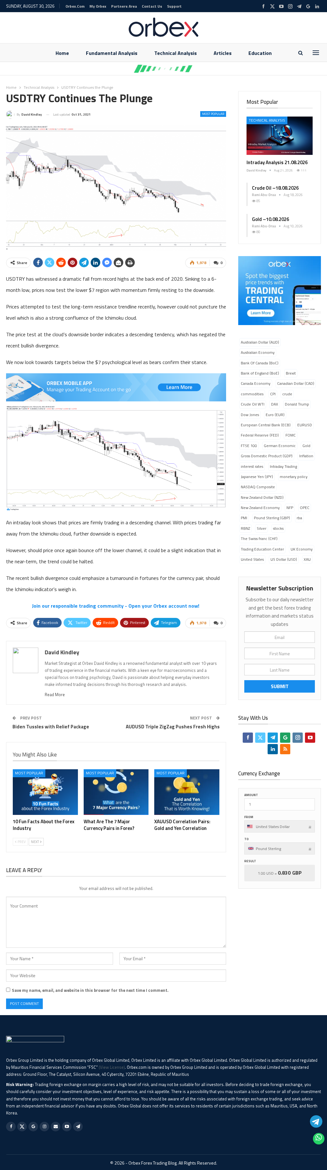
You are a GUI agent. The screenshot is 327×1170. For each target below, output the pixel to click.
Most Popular (213, 113)
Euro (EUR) (275, 415)
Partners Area (124, 6)
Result (250, 861)
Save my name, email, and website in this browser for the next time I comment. (90, 990)
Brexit (291, 373)
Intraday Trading (283, 466)
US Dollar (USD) (283, 559)
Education (260, 53)
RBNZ (245, 528)
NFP (289, 508)
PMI (244, 518)
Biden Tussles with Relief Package (50, 726)
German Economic (280, 446)
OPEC (304, 508)
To (246, 839)
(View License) (112, 1067)
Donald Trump (297, 404)
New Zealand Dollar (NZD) (262, 497)
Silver (261, 528)
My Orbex (97, 6)
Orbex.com (75, 6)
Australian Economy (258, 352)
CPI (273, 394)
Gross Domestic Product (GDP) (267, 456)
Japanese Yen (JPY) (257, 477)
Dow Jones (250, 415)
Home (62, 53)
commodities (252, 394)
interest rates (252, 466)
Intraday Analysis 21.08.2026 (277, 162)
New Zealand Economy (260, 508)
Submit (280, 686)
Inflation (306, 456)
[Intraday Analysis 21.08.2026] (280, 136)
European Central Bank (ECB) (266, 425)
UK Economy (302, 549)
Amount (251, 795)
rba (299, 518)
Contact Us (152, 6)
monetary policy (294, 477)
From (248, 817)
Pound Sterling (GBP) (272, 518)
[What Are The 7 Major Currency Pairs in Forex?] (116, 792)
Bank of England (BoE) (260, 373)
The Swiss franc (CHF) (259, 539)
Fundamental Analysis (111, 53)
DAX (274, 404)
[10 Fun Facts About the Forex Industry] (45, 792)
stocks (278, 528)
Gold (306, 446)
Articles (223, 53)
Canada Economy (255, 383)
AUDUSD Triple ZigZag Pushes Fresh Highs (173, 726)
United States (252, 559)
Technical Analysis (175, 53)
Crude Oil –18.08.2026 (275, 188)
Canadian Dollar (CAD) (295, 383)
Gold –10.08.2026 (270, 219)
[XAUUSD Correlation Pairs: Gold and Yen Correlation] (186, 792)
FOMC (290, 435)
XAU (307, 559)
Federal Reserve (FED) (260, 435)
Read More (55, 694)
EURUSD (304, 425)
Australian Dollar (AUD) (260, 342)
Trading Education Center (262, 549)
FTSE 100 (249, 446)
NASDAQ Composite (258, 487)
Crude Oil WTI (252, 404)
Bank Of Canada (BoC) (259, 363)
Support (174, 6)
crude (287, 394)
